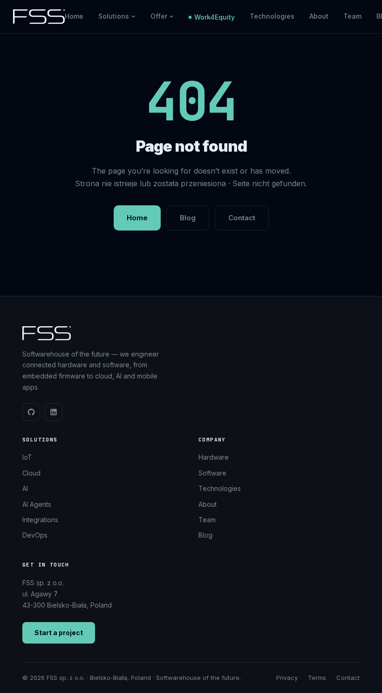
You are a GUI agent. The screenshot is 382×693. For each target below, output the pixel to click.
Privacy (287, 677)
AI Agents (36, 504)
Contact (241, 217)
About (318, 16)
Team (352, 16)
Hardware (213, 457)
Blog (188, 217)
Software (212, 473)
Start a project (58, 633)
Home (74, 16)
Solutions (113, 16)
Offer (158, 16)
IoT (27, 457)
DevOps (35, 535)
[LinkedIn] (53, 412)
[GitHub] (31, 412)
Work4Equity (214, 17)
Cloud (31, 473)
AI (25, 488)
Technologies (272, 16)
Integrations (40, 520)
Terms (317, 677)
